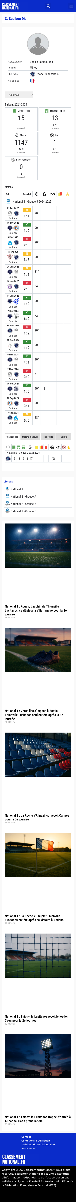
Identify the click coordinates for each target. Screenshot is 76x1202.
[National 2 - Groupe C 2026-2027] (38, 511)
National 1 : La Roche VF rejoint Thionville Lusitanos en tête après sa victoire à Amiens (34, 918)
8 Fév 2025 (13, 237)
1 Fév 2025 (13, 251)
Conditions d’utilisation (35, 1140)
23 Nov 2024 (13, 340)
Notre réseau (29, 1148)
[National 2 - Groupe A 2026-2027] (38, 496)
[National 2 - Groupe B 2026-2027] (38, 503)
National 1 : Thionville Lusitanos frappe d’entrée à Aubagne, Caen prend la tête (38, 1119)
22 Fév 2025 (13, 208)
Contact (26, 1136)
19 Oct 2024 (13, 383)
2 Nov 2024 (13, 369)
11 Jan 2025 (13, 295)
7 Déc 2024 (13, 311)
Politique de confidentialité (38, 1144)
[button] (48, 6)
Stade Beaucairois (47, 74)
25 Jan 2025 (13, 266)
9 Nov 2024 (13, 354)
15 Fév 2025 (13, 222)
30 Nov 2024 (13, 325)
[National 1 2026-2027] (38, 489)
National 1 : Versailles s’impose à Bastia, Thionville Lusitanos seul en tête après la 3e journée (34, 715)
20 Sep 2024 (13, 398)
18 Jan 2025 (13, 281)
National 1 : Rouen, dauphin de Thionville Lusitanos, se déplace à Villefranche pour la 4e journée (36, 610)
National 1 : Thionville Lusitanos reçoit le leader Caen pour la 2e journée (36, 1018)
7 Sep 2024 (13, 412)
